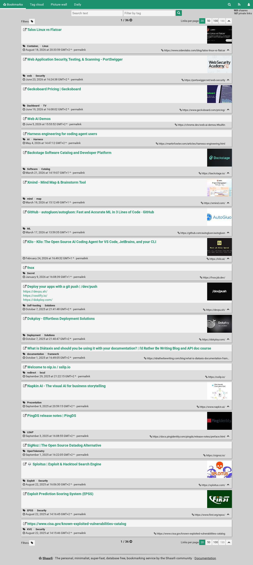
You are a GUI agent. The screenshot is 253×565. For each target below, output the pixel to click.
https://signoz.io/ (216, 455)
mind (30, 198)
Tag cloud (37, 4)
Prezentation (34, 402)
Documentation (205, 558)
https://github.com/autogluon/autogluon (203, 233)
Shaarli (47, 558)
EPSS (30, 510)
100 (215, 21)
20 (202, 21)
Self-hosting (34, 305)
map (38, 198)
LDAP (30, 432)
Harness (38, 139)
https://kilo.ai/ (217, 258)
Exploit (31, 480)
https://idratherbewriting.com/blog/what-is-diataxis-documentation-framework (190, 358)
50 (208, 21)
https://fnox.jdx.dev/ (214, 277)
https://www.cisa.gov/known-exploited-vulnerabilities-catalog (191, 533)
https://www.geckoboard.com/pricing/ (204, 110)
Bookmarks (14, 4)
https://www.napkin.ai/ (212, 406)
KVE (29, 529)
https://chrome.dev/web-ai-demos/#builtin (201, 124)
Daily (77, 4)
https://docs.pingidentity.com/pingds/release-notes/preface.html (189, 436)
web (29, 75)
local (42, 372)
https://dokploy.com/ (38, 300)
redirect (31, 372)
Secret (31, 273)
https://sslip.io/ (217, 376)
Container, (33, 46)
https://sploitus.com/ (213, 485)
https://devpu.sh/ (35, 291)
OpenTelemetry (35, 451)
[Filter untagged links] (32, 21)
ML (29, 228)
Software (32, 169)
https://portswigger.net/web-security (205, 80)
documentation (35, 354)
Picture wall (59, 4)
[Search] (229, 4)
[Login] (249, 4)
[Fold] (228, 50)
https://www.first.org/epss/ (210, 514)
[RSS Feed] (239, 4)
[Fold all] (229, 21)
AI (28, 139)
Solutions (50, 305)
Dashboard (33, 105)
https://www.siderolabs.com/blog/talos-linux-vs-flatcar (194, 50)
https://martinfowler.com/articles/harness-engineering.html (192, 143)
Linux (45, 46)
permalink (55, 49)
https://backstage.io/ (213, 173)
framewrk (53, 354)
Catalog (45, 169)
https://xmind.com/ (214, 203)
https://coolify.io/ (35, 295)
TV (44, 105)
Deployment (34, 335)
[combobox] (149, 13)
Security (40, 75)
